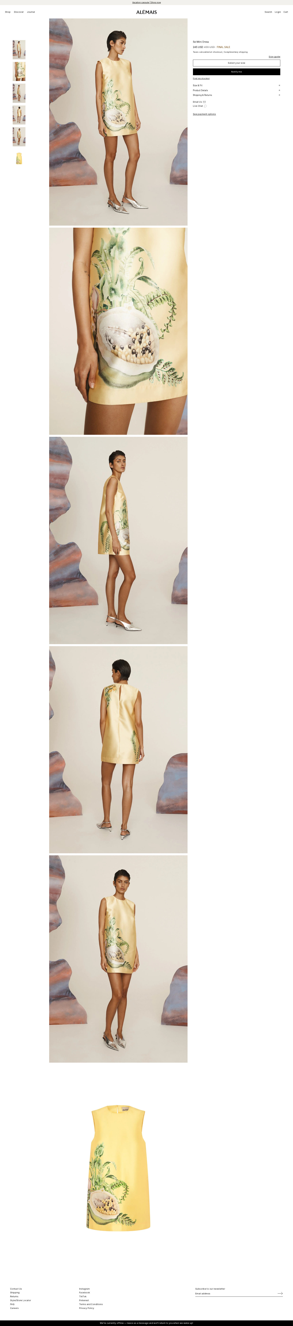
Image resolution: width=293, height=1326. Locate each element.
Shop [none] (8, 12)
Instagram (84, 1289)
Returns (14, 1296)
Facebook (84, 1292)
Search (268, 12)
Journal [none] (31, 12)
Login (278, 12)
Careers (14, 1308)
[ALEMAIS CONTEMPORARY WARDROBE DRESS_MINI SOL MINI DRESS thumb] (19, 49)
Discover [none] (19, 12)
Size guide (274, 56)
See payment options (204, 114)
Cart (286, 12)
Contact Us (16, 1289)
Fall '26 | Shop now (146, 2)
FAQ (12, 1304)
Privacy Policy (86, 1308)
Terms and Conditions (91, 1304)
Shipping (15, 1292)
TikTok (83, 1296)
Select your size (236, 62)
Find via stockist (201, 78)
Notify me (236, 71)
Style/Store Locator (20, 1300)
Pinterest (84, 1300)
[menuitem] (8, 12)
